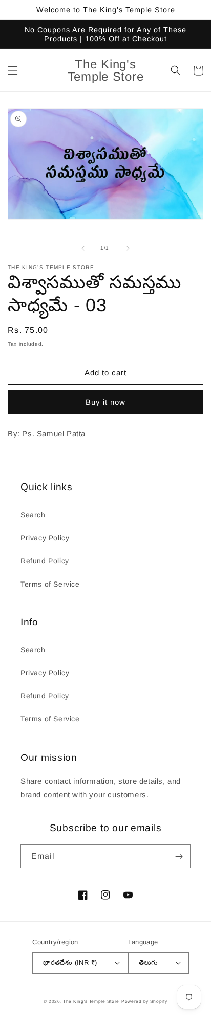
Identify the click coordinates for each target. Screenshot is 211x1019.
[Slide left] (83, 248)
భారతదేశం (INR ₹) (70, 962)
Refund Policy (44, 560)
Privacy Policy (44, 537)
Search (33, 515)
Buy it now (105, 402)
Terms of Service (50, 584)
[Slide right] (128, 248)
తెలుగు (148, 962)
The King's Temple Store (91, 1001)
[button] (13, 70)
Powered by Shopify (144, 1001)
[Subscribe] (178, 856)
